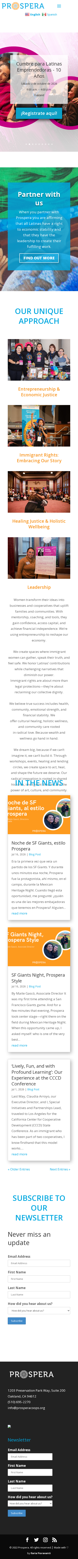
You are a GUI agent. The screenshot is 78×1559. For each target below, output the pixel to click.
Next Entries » (60, 1169)
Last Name (17, 1288)
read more (19, 913)
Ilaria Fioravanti (41, 1553)
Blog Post (35, 854)
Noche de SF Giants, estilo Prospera (38, 846)
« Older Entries (19, 1169)
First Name (17, 1272)
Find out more (39, 257)
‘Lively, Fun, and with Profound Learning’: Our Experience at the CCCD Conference (37, 1075)
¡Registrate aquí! (39, 113)
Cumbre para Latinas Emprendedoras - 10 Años (39, 69)
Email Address (19, 1256)
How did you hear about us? (30, 1304)
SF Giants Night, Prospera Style (38, 978)
